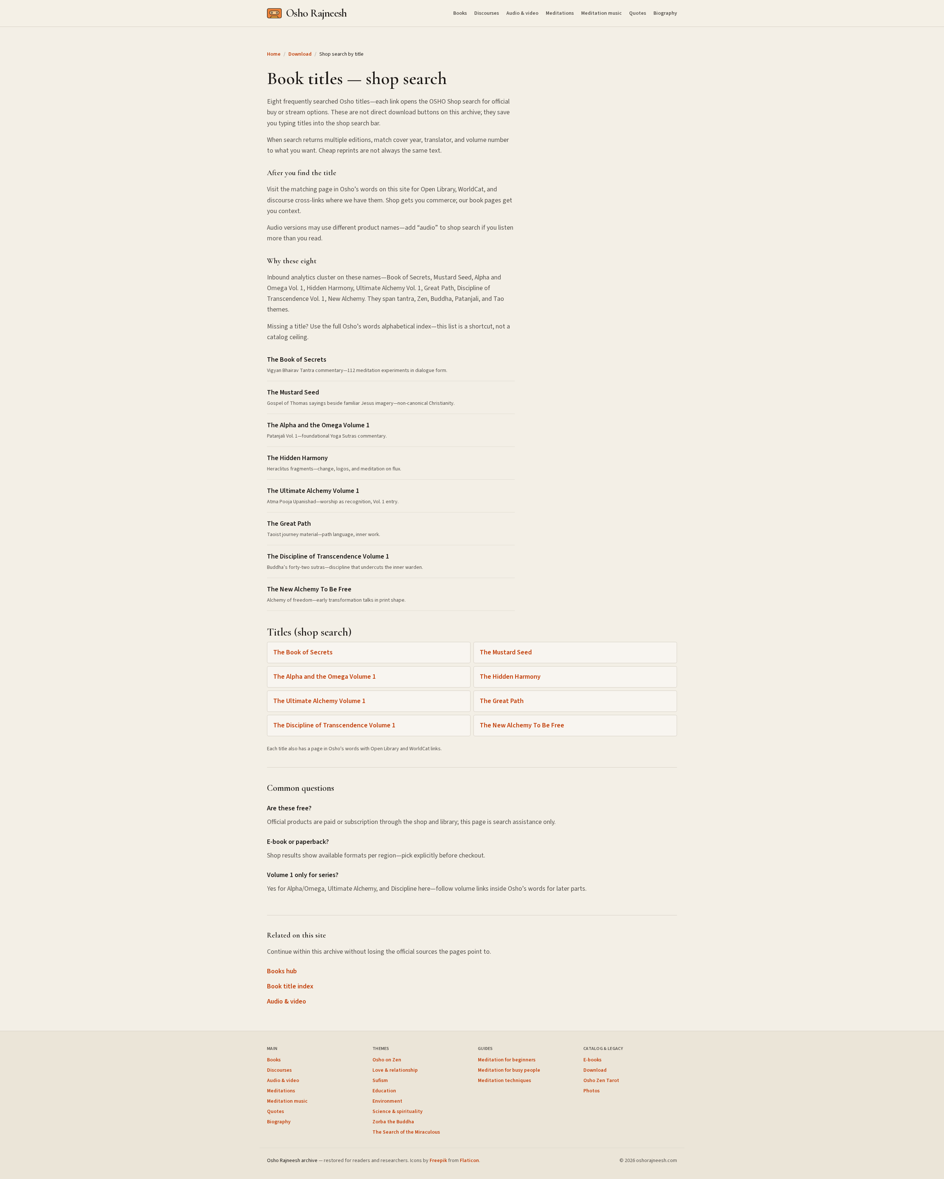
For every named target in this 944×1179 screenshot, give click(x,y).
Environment (387, 1101)
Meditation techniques (504, 1080)
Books (460, 13)
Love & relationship (395, 1070)
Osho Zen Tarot (601, 1080)
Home (274, 54)
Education (384, 1091)
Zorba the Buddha (393, 1122)
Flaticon (469, 1160)
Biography (665, 13)
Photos (591, 1091)
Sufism (380, 1080)
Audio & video (522, 13)
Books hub (282, 971)
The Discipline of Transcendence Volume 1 (334, 725)
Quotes (637, 13)
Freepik (438, 1160)
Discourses (486, 13)
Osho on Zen (386, 1060)
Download (300, 54)
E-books (592, 1060)
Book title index (290, 986)
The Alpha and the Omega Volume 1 (324, 676)
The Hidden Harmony (510, 676)
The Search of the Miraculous (406, 1132)
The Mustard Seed (506, 652)
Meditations (560, 13)
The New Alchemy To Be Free (522, 725)
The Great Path (502, 701)
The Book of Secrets (303, 652)
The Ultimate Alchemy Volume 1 (319, 701)
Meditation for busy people (509, 1070)
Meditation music (601, 13)
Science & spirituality (397, 1111)
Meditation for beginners (506, 1060)
